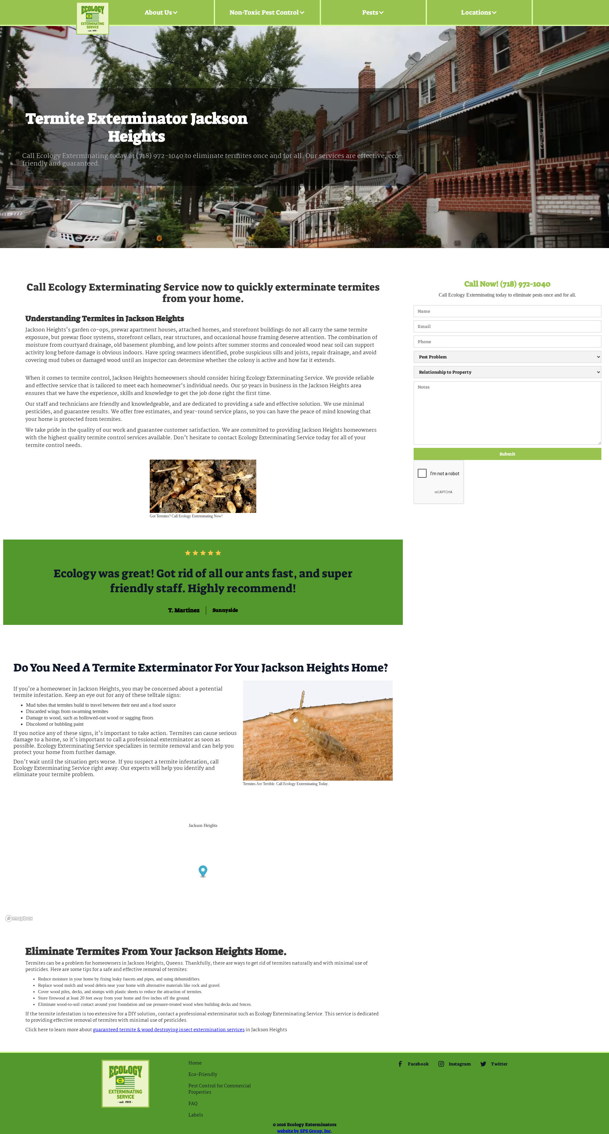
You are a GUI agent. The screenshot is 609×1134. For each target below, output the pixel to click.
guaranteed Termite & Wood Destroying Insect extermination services (169, 1030)
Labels (195, 1115)
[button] (161, 12)
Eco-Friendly (202, 1074)
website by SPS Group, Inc (304, 1131)
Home (195, 1063)
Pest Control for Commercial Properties (219, 1089)
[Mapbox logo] (19, 918)
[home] (92, 12)
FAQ (193, 1104)
